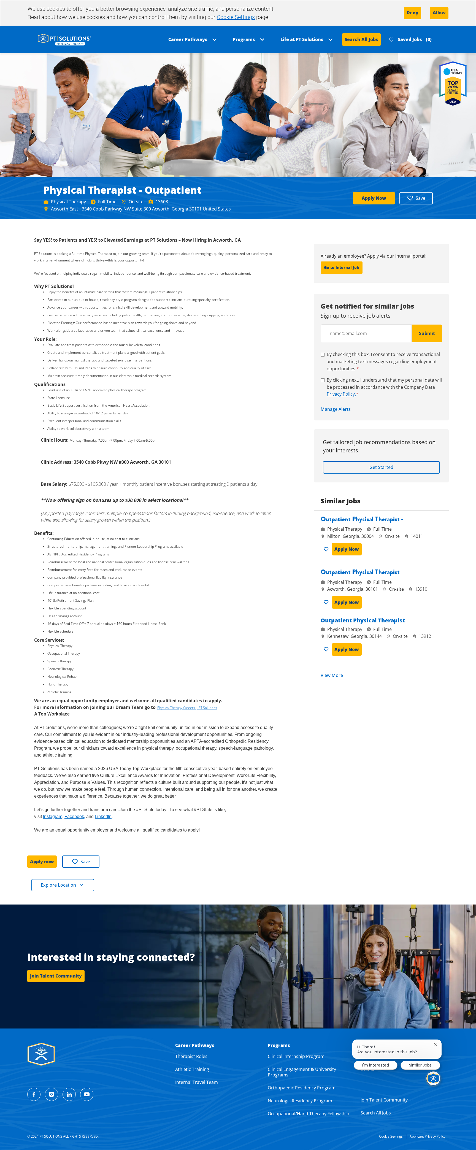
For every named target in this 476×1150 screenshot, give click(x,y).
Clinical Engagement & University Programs (302, 1072)
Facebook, (74, 816)
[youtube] (86, 1094)
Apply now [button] (42, 862)
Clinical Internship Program (296, 1056)
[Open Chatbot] (433, 1078)
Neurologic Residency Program (300, 1101)
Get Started (381, 467)
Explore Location (58, 885)
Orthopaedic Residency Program (302, 1088)
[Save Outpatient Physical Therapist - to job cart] (327, 549)
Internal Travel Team (196, 1082)
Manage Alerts (336, 409)
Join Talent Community (384, 1100)
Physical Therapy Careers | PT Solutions (187, 707)
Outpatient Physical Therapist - (362, 519)
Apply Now (374, 198)
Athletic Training (192, 1069)
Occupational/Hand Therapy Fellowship (308, 1114)
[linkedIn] (69, 1094)
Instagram (52, 816)
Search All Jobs (361, 39)
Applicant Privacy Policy (427, 1136)
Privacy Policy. (341, 394)
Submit (427, 333)
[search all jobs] (64, 39)
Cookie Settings (236, 17)
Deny (412, 13)
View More (332, 675)
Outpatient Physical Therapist (360, 572)
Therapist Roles (191, 1056)
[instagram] (51, 1094)
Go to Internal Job (341, 267)
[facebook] (33, 1094)
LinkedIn (103, 816)
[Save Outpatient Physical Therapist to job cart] (327, 602)
